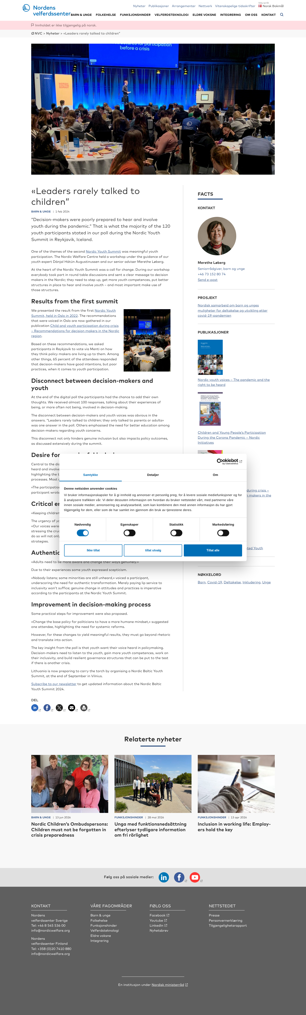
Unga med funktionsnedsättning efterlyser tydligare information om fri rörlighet (150, 829)
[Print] (86, 709)
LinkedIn (156, 925)
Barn (202, 582)
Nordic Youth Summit (103, 251)
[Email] (73, 709)
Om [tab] (215, 475)
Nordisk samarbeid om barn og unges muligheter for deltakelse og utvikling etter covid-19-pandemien (232, 310)
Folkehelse (106, 15)
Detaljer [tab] (153, 475)
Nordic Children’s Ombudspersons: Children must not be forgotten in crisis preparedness (69, 829)
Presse (214, 915)
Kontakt (268, 15)
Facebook (157, 915)
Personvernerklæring (225, 920)
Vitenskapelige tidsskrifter (235, 6)
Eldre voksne (204, 15)
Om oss (251, 15)
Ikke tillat (93, 550)
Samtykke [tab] (90, 475)
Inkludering (251, 582)
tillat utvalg (153, 550)
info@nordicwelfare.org (50, 930)
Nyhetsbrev (159, 930)
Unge (266, 582)
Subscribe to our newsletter (53, 683)
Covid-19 (214, 582)
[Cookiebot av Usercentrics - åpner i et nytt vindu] (224, 461)
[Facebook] (49, 709)
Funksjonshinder (135, 15)
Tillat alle (212, 550)
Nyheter (139, 6)
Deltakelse (232, 582)
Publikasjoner (158, 6)
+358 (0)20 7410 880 (54, 948)
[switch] (130, 533)
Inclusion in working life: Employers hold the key (234, 826)
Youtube (156, 920)
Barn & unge (81, 15)
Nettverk (205, 6)
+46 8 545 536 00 (51, 925)
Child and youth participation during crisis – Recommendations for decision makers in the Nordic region (75, 330)
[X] (61, 709)
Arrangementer (184, 6)
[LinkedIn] (37, 709)
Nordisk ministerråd (168, 984)
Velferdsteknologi (172, 15)
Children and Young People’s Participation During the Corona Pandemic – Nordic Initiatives (232, 437)
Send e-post (208, 279)
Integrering (230, 15)
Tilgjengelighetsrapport (228, 925)
